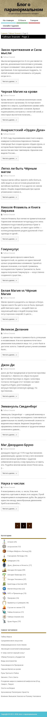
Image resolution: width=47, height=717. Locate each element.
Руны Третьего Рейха (10, 673)
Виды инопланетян (9, 661)
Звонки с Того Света (9, 677)
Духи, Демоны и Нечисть (18, 565)
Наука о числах (12, 483)
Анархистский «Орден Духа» (23, 130)
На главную (8, 20)
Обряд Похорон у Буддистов (13, 657)
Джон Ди (8, 365)
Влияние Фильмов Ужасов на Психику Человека (21, 696)
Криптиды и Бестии (15, 584)
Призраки (11, 598)
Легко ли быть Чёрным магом (19, 170)
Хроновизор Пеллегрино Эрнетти (15, 692)
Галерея (34, 20)
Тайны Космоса (14, 612)
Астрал (10, 542)
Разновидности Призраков (12, 665)
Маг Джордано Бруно (17, 445)
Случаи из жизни (14, 607)
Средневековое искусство (12, 640)
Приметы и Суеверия (16, 603)
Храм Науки (12, 621)
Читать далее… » (10, 81)
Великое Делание (14, 329)
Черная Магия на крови (19, 91)
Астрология (12, 546)
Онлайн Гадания (11, 25)
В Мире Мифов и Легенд (18, 551)
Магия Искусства (14, 589)
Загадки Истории (15, 570)
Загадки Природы (15, 574)
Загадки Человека (15, 579)
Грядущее (12, 560)
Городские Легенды (16, 556)
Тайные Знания (9, 57)
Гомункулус (10, 249)
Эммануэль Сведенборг (19, 406)
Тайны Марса (6, 636)
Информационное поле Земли (13, 645)
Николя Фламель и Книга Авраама (20, 208)
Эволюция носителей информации (15, 649)
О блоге (22, 20)
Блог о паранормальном (23, 7)
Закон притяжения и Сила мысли (21, 51)
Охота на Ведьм (8, 688)
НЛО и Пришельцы (15, 593)
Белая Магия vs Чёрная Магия (19, 292)
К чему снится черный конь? (13, 653)
